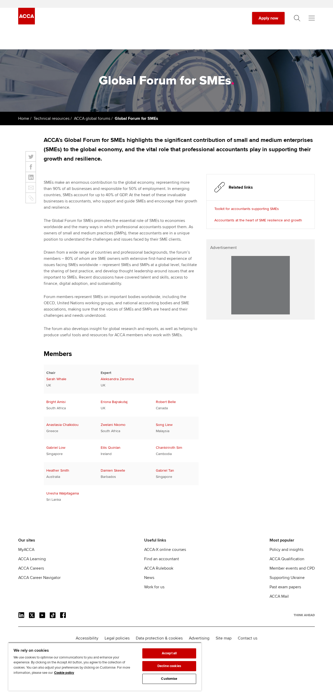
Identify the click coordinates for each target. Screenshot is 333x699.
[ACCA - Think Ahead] (26, 23)
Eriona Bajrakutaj (114, 402)
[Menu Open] (311, 18)
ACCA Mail (279, 596)
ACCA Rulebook (158, 568)
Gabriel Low (55, 447)
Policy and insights (286, 549)
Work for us (154, 587)
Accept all (169, 653)
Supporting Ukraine (287, 577)
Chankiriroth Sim (169, 447)
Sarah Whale (56, 379)
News (149, 577)
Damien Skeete (113, 470)
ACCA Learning (32, 559)
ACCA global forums (92, 118)
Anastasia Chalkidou (62, 425)
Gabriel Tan (165, 470)
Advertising (199, 638)
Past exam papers (285, 587)
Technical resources (51, 118)
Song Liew (164, 425)
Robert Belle (166, 402)
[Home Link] (304, 615)
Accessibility (87, 638)
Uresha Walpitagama (62, 493)
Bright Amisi (56, 402)
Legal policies (117, 638)
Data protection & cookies (159, 638)
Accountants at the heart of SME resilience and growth (258, 220)
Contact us (247, 638)
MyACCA (26, 549)
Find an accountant (161, 559)
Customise (169, 679)
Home (23, 118)
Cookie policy (64, 673)
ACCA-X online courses (165, 549)
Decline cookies (169, 666)
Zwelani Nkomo (113, 425)
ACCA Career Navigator (39, 577)
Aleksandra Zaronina (117, 379)
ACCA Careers (31, 568)
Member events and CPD (292, 568)
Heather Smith (57, 470)
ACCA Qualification (287, 559)
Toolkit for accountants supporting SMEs (246, 209)
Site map (224, 638)
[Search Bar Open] (297, 18)
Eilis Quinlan (110, 447)
